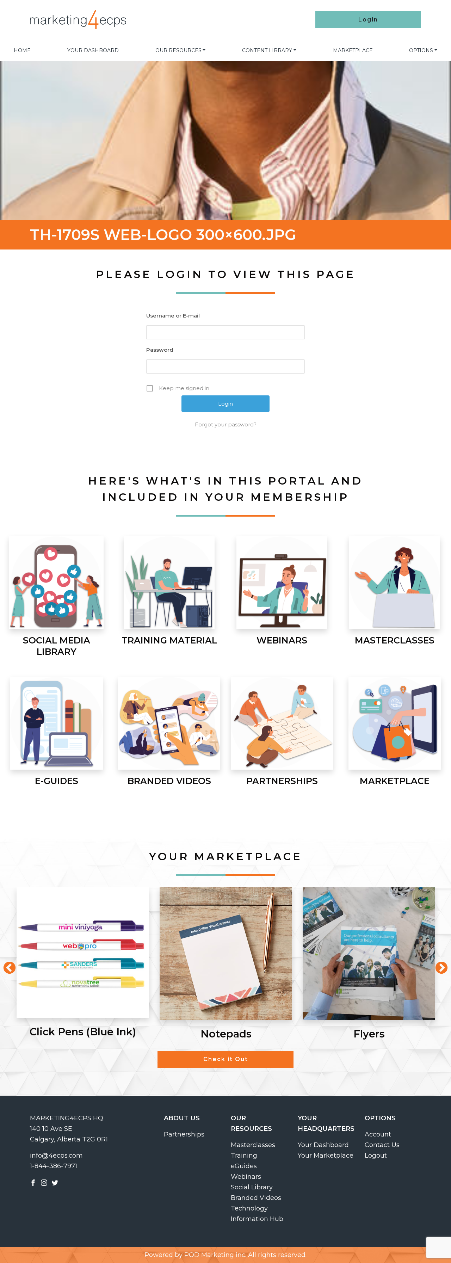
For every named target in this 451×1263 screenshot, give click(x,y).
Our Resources (178, 50)
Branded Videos (256, 1198)
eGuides (244, 1166)
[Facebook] (33, 1182)
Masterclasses (253, 1145)
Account (378, 1134)
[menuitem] (22, 50)
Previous (6, 964)
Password (159, 349)
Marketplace (353, 50)
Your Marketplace (325, 1155)
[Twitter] (55, 1182)
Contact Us (382, 1145)
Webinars (246, 1177)
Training (244, 1155)
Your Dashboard (93, 50)
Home (22, 50)
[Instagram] (44, 1182)
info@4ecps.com (56, 1155)
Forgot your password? (226, 424)
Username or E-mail (173, 315)
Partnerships (184, 1134)
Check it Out (225, 1059)
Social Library (252, 1187)
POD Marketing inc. (215, 1255)
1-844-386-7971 (53, 1166)
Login (368, 19)
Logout (376, 1155)
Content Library (267, 50)
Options (421, 50)
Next (437, 964)
